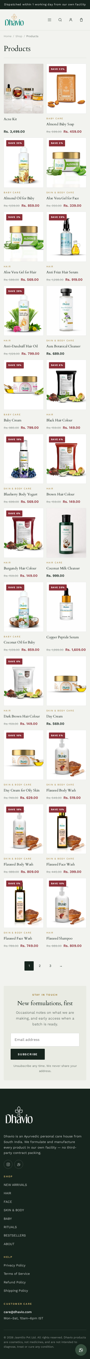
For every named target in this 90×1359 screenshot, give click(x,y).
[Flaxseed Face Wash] (66, 829)
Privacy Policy (14, 1265)
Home (8, 36)
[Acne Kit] (23, 88)
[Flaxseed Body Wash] (66, 755)
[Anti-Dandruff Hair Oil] (23, 311)
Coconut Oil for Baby (19, 642)
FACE (8, 1202)
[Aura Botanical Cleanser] (66, 311)
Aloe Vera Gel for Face (62, 198)
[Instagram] (8, 1164)
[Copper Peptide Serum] (66, 607)
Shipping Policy (16, 1290)
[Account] (71, 20)
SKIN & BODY (14, 1210)
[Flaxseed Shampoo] (66, 903)
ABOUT (9, 1244)
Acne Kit (10, 119)
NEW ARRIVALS (15, 1185)
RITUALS (10, 1227)
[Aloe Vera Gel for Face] (66, 162)
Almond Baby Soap (60, 124)
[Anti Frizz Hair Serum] (66, 236)
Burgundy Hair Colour (20, 568)
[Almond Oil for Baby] (23, 162)
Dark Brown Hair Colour (21, 716)
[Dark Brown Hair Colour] (23, 681)
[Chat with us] (81, 1350)
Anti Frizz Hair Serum (62, 272)
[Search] (60, 20)
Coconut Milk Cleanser (63, 568)
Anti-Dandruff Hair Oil (21, 346)
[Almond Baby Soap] (66, 88)
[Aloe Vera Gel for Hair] (23, 236)
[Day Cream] (66, 681)
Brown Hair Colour (60, 494)
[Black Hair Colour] (66, 385)
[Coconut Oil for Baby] (23, 607)
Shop (18, 36)
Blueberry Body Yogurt (20, 494)
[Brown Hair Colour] (66, 459)
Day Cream (54, 716)
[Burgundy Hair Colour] (23, 533)
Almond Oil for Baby (19, 198)
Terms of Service (17, 1273)
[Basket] (81, 20)
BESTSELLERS (15, 1235)
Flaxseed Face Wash (60, 864)
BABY (8, 1218)
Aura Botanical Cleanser (63, 346)
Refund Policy (15, 1282)
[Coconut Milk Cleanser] (66, 533)
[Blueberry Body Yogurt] (23, 459)
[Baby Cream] (23, 385)
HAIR (7, 1193)
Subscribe (28, 1054)
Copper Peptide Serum (62, 637)
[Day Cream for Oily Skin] (23, 755)
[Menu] (49, 20)
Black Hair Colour (59, 420)
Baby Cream (12, 420)
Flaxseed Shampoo (59, 938)
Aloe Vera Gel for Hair (20, 272)
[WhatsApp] (18, 1164)
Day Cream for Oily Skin (22, 790)
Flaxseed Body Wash (61, 790)
